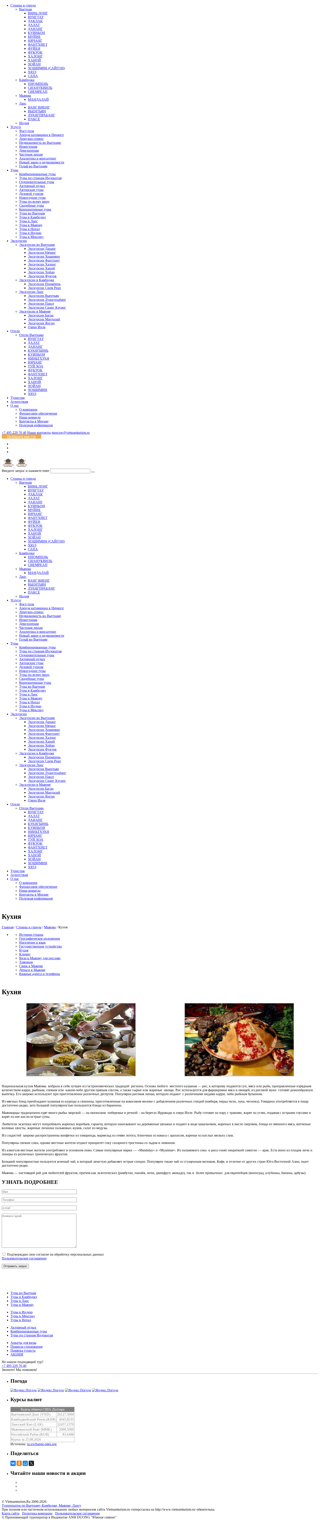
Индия (24, 123)
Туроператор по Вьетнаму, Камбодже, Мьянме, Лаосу (41, 1505)
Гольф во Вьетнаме (33, 166)
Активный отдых (32, 186)
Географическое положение (39, 938)
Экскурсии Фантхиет (44, 260)
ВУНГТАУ (36, 17)
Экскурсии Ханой (41, 268)
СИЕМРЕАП (37, 92)
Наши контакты (39, 432)
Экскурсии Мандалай (44, 319)
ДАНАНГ (35, 29)
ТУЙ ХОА (35, 366)
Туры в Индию (30, 233)
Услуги (15, 127)
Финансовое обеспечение (38, 413)
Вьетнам (25, 9)
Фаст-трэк (26, 131)
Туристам (17, 398)
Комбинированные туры (37, 174)
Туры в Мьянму (30, 225)
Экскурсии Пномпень (44, 284)
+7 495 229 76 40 (14, 432)
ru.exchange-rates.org (42, 1444)
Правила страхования (26, 1346)
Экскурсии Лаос (31, 292)
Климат (24, 954)
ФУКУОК (35, 52)
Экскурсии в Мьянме (35, 311)
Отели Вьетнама (31, 335)
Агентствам (19, 401)
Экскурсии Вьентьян (43, 296)
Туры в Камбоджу (32, 217)
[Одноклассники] (19, 1463)
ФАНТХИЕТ (37, 44)
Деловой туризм (31, 194)
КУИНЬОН (36, 33)
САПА (33, 76)
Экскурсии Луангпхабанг (47, 299)
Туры (14, 170)
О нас (14, 405)
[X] (31, 1463)
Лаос (22, 103)
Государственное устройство (40, 946)
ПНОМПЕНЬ (38, 84)
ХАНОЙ (34, 60)
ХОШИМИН (37, 390)
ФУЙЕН (34, 48)
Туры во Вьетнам (32, 213)
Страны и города (23, 5)
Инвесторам (28, 146)
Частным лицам (31, 154)
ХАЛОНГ (35, 56)
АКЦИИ (16, 1354)
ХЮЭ (32, 72)
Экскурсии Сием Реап (44, 288)
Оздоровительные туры (36, 182)
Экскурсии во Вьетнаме (37, 245)
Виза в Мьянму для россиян (40, 958)
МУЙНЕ (34, 37)
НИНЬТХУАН (38, 358)
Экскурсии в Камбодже (36, 280)
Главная (7, 927)
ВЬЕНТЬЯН (37, 111)
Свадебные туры (31, 205)
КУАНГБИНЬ (38, 350)
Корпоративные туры (35, 209)
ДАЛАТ (34, 25)
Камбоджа (26, 80)
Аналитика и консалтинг (37, 158)
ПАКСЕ (34, 119)
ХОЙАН (34, 64)
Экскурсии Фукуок (42, 276)
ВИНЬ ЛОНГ (38, 13)
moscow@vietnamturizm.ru (71, 432)
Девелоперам (29, 150)
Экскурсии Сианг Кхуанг (47, 307)
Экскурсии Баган (41, 315)
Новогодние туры (32, 197)
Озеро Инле (36, 327)
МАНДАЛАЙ (38, 99)
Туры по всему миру (34, 201)
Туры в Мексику (31, 237)
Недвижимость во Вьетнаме (40, 143)
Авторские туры (31, 190)
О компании (28, 409)
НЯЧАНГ (35, 41)
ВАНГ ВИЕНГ (39, 107)
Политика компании (37, 1513)
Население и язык (32, 942)
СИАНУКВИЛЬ (40, 88)
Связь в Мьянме (31, 966)
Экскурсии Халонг (42, 264)
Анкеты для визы (23, 1343)
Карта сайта (10, 1513)
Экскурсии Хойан (41, 272)
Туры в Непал (29, 229)
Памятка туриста (22, 1350)
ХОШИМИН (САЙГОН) (46, 68)
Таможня (26, 962)
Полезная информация (36, 425)
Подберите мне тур (21, 436)
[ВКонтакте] (13, 1463)
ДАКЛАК (35, 21)
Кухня (23, 950)
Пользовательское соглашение (24, 1258)
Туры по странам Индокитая (40, 178)
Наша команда (29, 417)
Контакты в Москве (34, 421)
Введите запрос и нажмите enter (25, 471)
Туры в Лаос (28, 221)
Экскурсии (18, 241)
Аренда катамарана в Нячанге (41, 135)
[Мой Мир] (25, 1463)
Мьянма (25, 95)
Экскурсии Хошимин (44, 256)
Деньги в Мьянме (32, 970)
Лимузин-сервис (31, 139)
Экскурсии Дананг (42, 248)
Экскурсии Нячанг (42, 252)
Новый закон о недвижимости (41, 162)
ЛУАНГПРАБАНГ (41, 115)
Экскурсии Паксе (41, 303)
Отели (15, 331)
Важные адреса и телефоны (39, 974)
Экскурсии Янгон (41, 323)
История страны (31, 934)
